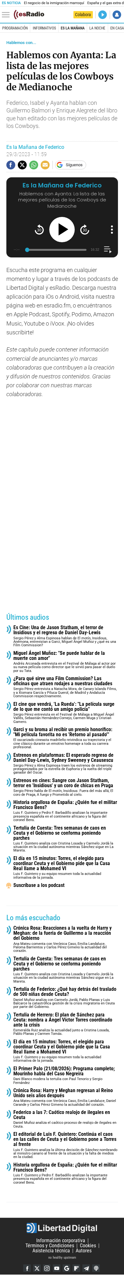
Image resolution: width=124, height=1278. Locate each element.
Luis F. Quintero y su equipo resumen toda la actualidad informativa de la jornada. (61, 868)
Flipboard (76, 1268)
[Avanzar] (84, 229)
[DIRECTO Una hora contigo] (102, 14)
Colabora (83, 14)
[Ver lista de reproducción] (108, 250)
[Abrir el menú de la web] (7, 15)
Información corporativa (60, 1240)
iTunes (96, 1268)
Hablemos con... (21, 42)
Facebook (27, 1268)
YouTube (56, 1268)
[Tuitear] (22, 165)
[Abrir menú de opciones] (112, 229)
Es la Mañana (73, 28)
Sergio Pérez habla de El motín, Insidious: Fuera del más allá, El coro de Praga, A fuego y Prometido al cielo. (63, 787)
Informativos (44, 28)
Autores (84, 1251)
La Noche (97, 28)
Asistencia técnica (51, 1251)
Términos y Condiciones (49, 1246)
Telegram (86, 1268)
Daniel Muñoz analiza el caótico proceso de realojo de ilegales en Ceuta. (64, 1119)
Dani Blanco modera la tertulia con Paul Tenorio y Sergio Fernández (64, 1075)
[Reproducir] (62, 229)
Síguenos (74, 165)
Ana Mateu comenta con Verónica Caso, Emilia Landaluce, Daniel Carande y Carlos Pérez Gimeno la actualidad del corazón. (64, 1097)
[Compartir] (10, 165)
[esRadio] (29, 14)
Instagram (47, 1268)
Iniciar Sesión (117, 14)
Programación (15, 28)
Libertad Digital (62, 1228)
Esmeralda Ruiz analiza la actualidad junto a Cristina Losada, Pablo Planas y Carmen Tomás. (62, 1024)
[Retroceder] (39, 229)
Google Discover (66, 1268)
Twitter (37, 1268)
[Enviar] (33, 165)
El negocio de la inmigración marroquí (54, 3)
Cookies (88, 1246)
